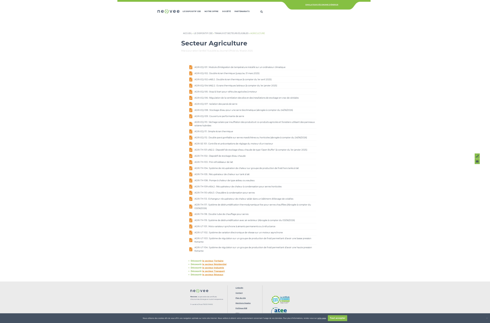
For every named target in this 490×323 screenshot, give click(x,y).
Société (226, 11)
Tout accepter (337, 318)
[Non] (487, 318)
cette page (321, 318)
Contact (239, 293)
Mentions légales (243, 303)
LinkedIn (239, 288)
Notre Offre (211, 11)
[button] (262, 12)
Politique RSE (241, 308)
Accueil (187, 33)
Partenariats (242, 11)
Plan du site (241, 298)
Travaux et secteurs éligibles (231, 33)
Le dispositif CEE (192, 11)
